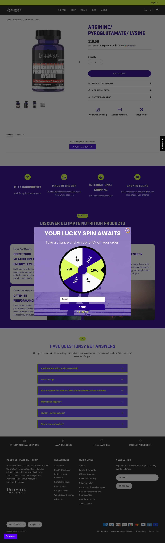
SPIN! (82, 307)
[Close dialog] (128, 230)
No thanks (82, 312)
